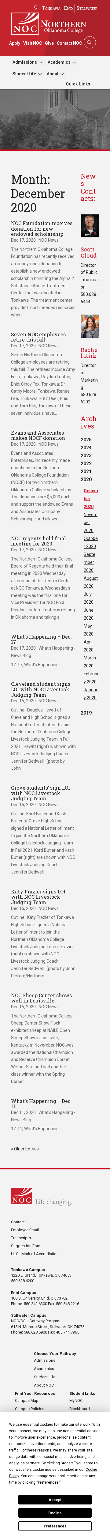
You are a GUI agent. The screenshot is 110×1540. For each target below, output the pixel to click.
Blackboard (79, 1408)
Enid (68, 8)
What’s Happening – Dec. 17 (41, 639)
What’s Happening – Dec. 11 (41, 1104)
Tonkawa (51, 8)
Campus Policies (29, 1408)
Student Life (24, 73)
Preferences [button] (48, 1482)
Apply (14, 43)
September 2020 (89, 562)
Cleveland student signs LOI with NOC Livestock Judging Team (40, 689)
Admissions (25, 62)
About (52, 73)
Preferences (55, 1526)
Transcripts (21, 1238)
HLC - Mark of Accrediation (35, 1253)
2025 (86, 440)
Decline (55, 1513)
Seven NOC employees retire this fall (38, 337)
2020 (86, 479)
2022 (86, 463)
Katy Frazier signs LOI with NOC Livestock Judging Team (38, 896)
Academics (59, 62)
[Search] (89, 42)
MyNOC (75, 1400)
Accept (55, 1500)
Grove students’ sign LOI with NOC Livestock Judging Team (40, 793)
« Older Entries (25, 1148)
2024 (86, 448)
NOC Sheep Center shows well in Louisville (41, 998)
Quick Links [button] (78, 83)
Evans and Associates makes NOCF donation (38, 435)
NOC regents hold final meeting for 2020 (38, 541)
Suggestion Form (26, 1246)
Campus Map (26, 1400)
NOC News (48, 240)
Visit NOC (32, 43)
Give (49, 43)
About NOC (44, 1385)
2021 (86, 471)
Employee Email (25, 1230)
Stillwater (86, 8)
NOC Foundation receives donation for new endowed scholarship (41, 228)
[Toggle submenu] (41, 62)
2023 (86, 456)
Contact (18, 1222)
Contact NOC (69, 43)
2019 (86, 713)
